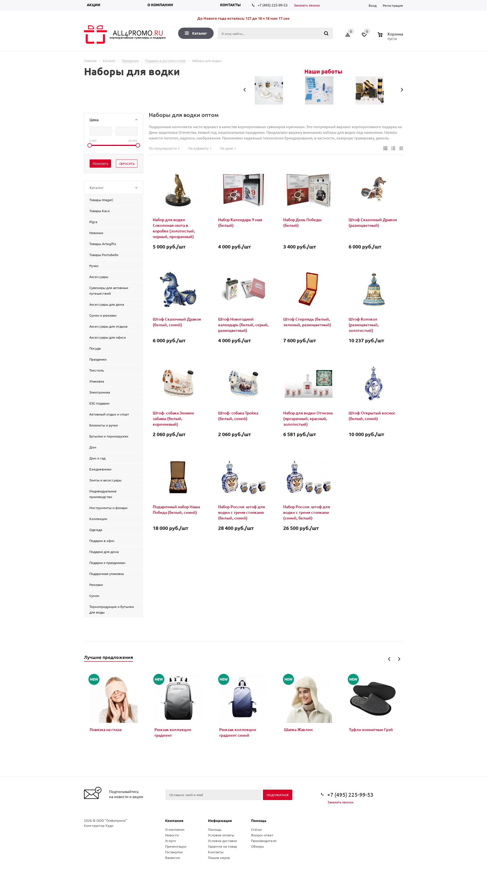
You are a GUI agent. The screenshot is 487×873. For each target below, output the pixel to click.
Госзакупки (174, 852)
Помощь (258, 820)
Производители (263, 840)
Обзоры (257, 846)
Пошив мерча (219, 857)
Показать (100, 163)
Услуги (170, 840)
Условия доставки (222, 840)
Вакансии (172, 857)
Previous (389, 659)
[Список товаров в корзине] (391, 38)
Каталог (199, 33)
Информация (220, 820)
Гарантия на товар (222, 846)
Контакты (230, 4)
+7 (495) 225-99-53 (272, 5)
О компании (160, 4)
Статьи (256, 829)
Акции (93, 4)
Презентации (175, 846)
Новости (172, 835)
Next (399, 659)
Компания (174, 820)
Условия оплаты (221, 835)
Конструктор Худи (98, 825)
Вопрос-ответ (262, 835)
